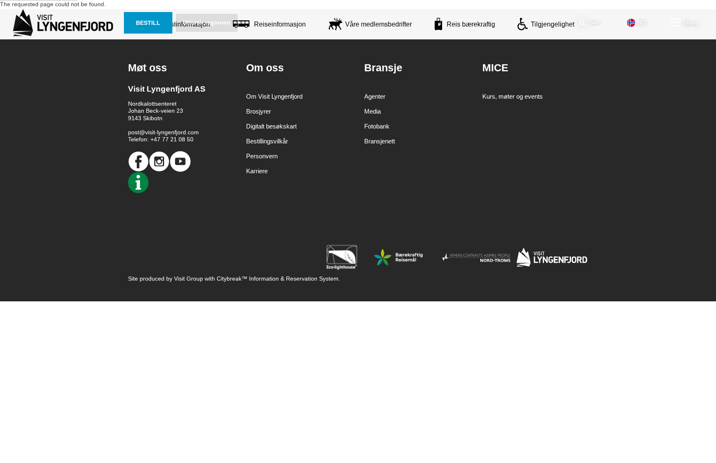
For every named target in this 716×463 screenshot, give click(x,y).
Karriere (257, 171)
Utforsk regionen (206, 22)
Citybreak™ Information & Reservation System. (278, 278)
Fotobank (376, 126)
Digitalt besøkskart (271, 126)
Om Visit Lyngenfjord (274, 96)
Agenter (374, 96)
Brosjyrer (258, 111)
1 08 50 (184, 139)
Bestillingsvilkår (267, 141)
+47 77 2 (162, 139)
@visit (147, 132)
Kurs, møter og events (512, 96)
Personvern (262, 156)
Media (372, 111)
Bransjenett (379, 141)
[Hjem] (64, 22)
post (133, 132)
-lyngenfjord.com (177, 132)
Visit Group (188, 278)
